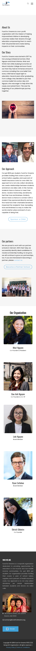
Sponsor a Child (18, 219)
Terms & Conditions (23, 647)
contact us (18, 260)
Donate (12, 629)
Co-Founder (18, 532)
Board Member (18, 439)
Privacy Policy (10, 647)
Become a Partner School (18, 267)
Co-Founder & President (18, 350)
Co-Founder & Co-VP (18, 397)
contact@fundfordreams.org (14, 620)
